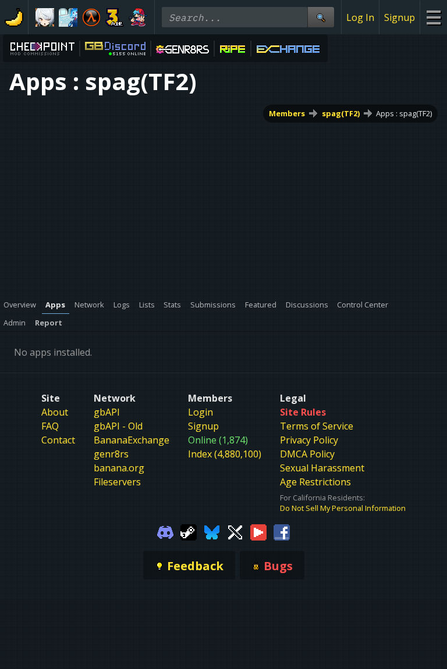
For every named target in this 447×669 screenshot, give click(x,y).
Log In (360, 17)
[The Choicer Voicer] (68, 17)
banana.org (119, 467)
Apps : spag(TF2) (404, 113)
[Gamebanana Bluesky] (212, 531)
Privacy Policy (309, 440)
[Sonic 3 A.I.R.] (114, 17)
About (54, 412)
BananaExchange (131, 440)
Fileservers (117, 481)
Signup (399, 17)
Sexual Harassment (322, 467)
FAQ (50, 426)
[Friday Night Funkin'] (138, 17)
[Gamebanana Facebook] (281, 531)
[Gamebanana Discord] (165, 531)
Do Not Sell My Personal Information (343, 508)
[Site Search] (320, 17)
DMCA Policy (307, 454)
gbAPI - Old (118, 426)
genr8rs (111, 454)
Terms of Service (316, 426)
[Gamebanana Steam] (188, 531)
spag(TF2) (341, 113)
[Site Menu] (433, 17)
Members (287, 113)
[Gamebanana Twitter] (235, 531)
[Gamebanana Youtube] (258, 531)
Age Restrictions (315, 481)
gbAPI (107, 412)
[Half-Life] (91, 17)
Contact (58, 440)
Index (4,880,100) (224, 454)
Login (200, 412)
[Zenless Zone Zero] (44, 17)
